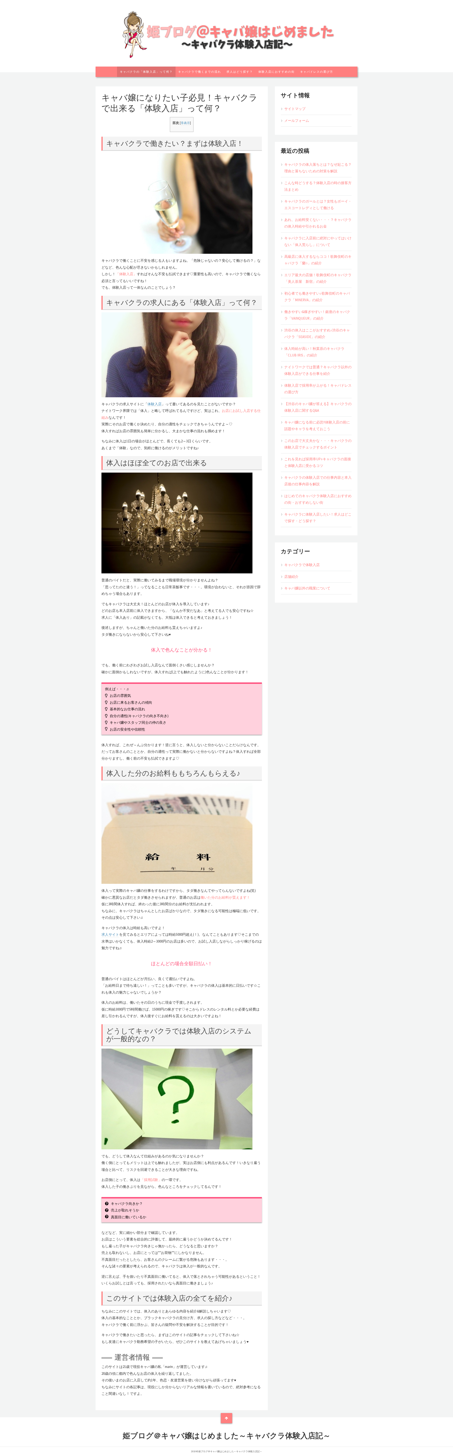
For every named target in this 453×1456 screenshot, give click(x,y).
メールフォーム (296, 120)
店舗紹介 (291, 576)
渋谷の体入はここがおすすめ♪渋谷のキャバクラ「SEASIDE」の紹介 (317, 333)
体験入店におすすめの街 (276, 71)
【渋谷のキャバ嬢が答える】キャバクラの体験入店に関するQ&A (318, 407)
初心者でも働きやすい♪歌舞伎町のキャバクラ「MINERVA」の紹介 (317, 296)
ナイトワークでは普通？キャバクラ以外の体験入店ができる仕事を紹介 (318, 370)
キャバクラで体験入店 (302, 565)
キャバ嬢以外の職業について (307, 588)
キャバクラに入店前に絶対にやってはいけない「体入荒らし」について (318, 241)
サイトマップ (295, 108)
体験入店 (154, 404)
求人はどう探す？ (239, 71)
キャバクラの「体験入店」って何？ (146, 71)
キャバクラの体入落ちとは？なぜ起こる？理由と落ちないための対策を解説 (318, 168)
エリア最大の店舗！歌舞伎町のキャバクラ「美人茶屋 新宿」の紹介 (318, 278)
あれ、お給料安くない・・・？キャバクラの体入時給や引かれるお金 (318, 223)
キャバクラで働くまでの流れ (199, 71)
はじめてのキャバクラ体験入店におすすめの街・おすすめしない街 (318, 499)
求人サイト (110, 934)
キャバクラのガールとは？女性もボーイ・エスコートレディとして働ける (318, 204)
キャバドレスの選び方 (316, 71)
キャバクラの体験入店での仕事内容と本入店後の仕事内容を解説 (318, 481)
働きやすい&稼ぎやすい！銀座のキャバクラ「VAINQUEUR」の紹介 (317, 315)
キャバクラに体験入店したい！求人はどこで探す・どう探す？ (318, 517)
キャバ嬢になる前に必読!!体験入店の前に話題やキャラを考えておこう (317, 425)
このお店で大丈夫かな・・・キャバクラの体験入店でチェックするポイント (318, 444)
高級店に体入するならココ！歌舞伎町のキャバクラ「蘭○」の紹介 (318, 260)
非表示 (185, 123)
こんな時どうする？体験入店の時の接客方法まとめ (318, 186)
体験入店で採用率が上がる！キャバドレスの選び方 (318, 388)
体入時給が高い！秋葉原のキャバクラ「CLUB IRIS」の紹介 (314, 352)
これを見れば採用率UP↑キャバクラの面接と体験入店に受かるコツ (317, 462)
